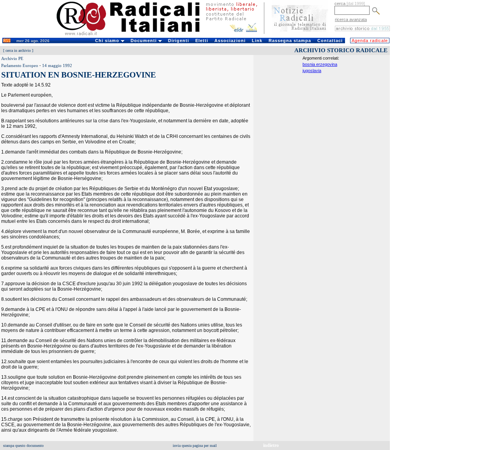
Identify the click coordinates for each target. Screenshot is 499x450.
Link (257, 40)
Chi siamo (108, 40)
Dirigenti (178, 40)
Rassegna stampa (290, 40)
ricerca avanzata (351, 19)
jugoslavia (312, 70)
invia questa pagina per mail (195, 445)
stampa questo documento (23, 445)
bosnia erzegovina (320, 64)
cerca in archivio (18, 50)
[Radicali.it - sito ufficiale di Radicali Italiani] (133, 35)
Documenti (144, 40)
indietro (271, 445)
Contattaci (330, 40)
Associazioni (230, 40)
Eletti (201, 40)
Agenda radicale (370, 40)
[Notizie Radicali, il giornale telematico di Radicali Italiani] (300, 34)
